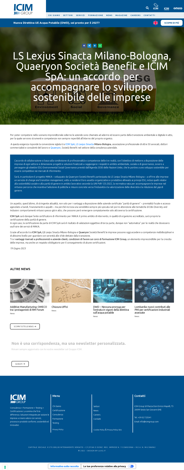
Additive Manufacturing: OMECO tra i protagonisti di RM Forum (28, 308)
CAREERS (136, 15)
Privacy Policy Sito (114, 430)
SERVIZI (80, 15)
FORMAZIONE (95, 15)
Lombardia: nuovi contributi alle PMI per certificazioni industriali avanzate (152, 310)
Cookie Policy (99, 430)
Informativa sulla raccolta (64, 466)
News (12, 313)
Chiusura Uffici (60, 307)
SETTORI (68, 15)
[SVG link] (155, 6)
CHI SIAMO (54, 15)
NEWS (109, 15)
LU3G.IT (102, 451)
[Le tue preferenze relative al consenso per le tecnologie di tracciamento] (5, 467)
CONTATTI (149, 15)
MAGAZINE (121, 15)
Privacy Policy (57, 429)
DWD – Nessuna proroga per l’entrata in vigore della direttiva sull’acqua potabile (111, 310)
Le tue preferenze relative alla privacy (104, 466)
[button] (84, 46)
